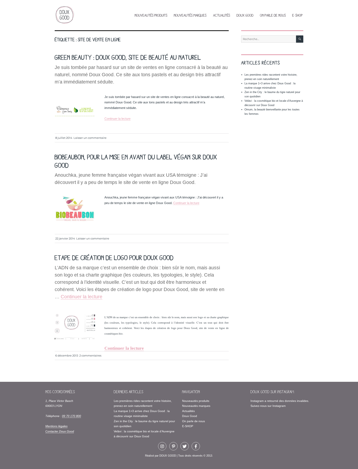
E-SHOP (297, 15)
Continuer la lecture (117, 118)
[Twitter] (184, 446)
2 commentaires (90, 355)
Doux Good (245, 15)
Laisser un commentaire (90, 137)
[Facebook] (196, 446)
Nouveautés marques (190, 15)
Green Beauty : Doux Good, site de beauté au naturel (128, 57)
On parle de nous (273, 15)
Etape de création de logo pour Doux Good (114, 257)
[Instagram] (162, 446)
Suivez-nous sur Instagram (268, 405)
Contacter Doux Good (59, 431)
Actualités (221, 15)
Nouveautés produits (151, 15)
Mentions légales (56, 426)
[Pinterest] (173, 446)
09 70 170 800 (71, 416)
